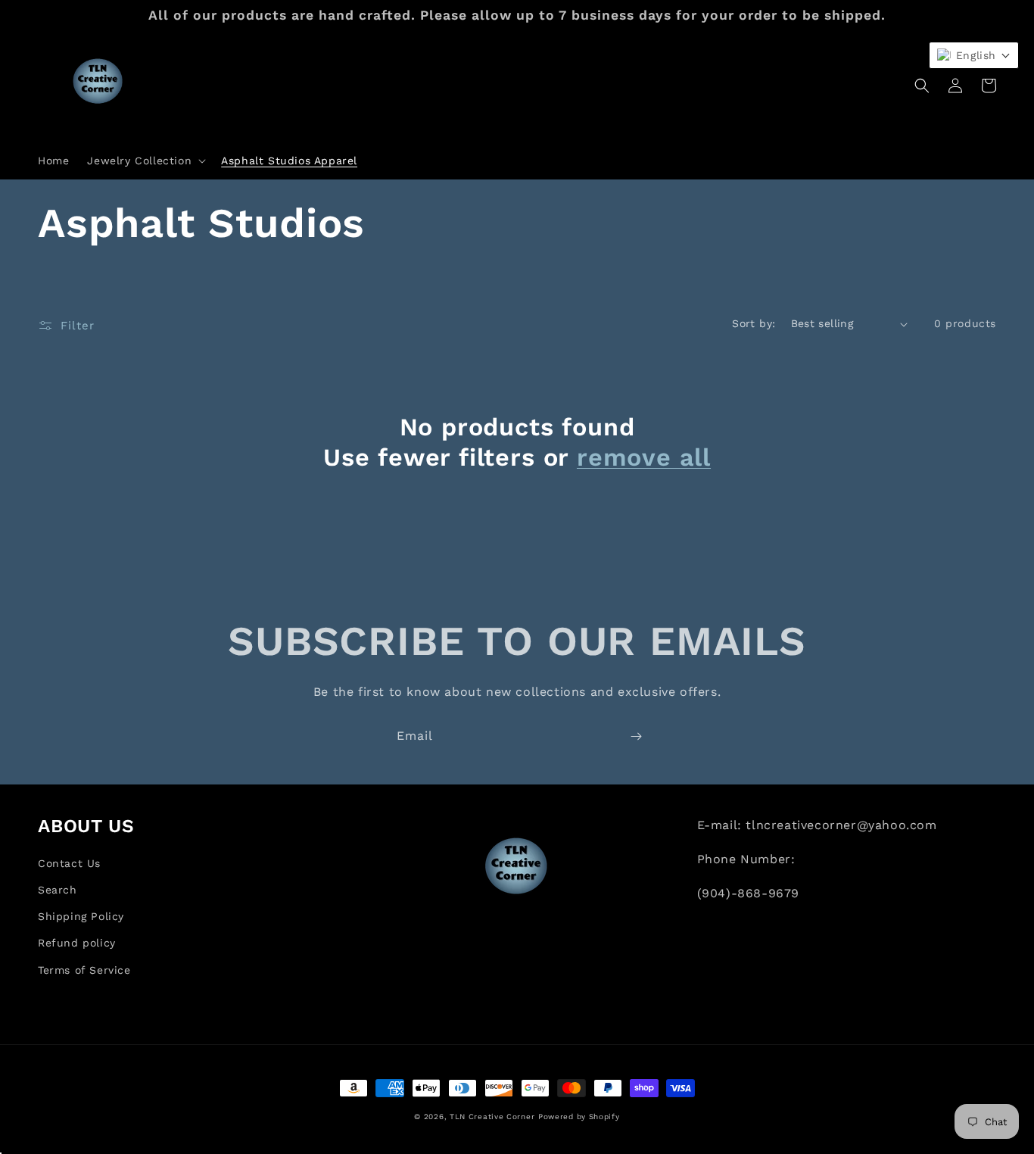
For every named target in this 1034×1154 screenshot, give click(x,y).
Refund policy (77, 943)
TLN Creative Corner (492, 1116)
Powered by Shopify (579, 1116)
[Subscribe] (635, 736)
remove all (644, 457)
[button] (145, 160)
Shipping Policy (81, 916)
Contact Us (69, 863)
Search (57, 890)
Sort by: (753, 323)
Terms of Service (84, 970)
